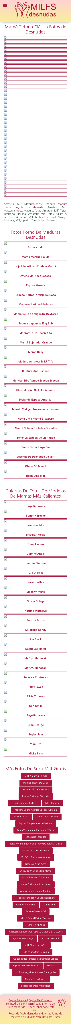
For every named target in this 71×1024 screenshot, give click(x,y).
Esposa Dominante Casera (35, 850)
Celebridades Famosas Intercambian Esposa (35, 959)
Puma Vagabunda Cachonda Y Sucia (35, 830)
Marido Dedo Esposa (35, 979)
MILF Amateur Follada (36, 776)
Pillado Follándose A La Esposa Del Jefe (36, 898)
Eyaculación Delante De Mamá (35, 871)
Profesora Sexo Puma (35, 864)
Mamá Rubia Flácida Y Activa (36, 918)
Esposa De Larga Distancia (35, 796)
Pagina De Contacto (40, 1000)
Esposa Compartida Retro (26, 966)
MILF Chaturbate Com (36, 945)
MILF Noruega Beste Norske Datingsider (35, 972)
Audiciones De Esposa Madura (35, 891)
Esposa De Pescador (36, 837)
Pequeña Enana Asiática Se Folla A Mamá (36, 810)
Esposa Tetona (21, 817)
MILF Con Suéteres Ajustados (35, 857)
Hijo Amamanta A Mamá (24, 803)
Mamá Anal (49, 905)
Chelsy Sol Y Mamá (26, 905)
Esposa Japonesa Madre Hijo (35, 986)
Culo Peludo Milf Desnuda (36, 952)
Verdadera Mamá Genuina (35, 878)
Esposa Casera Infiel (36, 911)
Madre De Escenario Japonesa (36, 884)
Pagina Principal (18, 1000)
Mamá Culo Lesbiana (47, 817)
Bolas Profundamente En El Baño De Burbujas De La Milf (36, 845)
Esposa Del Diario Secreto (36, 789)
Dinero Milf (52, 966)
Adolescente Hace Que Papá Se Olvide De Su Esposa (36, 932)
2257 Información (46, 1003)
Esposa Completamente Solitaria (35, 823)
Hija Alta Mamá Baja (23, 938)
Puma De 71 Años (36, 925)
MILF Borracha (52, 803)
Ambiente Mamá (50, 938)
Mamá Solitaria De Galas (35, 783)
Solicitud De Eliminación (20, 1003)
